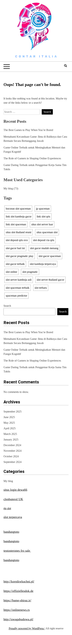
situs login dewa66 (15, 489)
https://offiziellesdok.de (18, 591)
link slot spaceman (16, 224)
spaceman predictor (16, 295)
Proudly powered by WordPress (27, 628)
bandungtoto (11, 531)
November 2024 (12, 450)
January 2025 (10, 439)
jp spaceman (43, 208)
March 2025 (10, 433)
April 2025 (9, 428)
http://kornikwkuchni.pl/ (18, 581)
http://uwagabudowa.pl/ (18, 619)
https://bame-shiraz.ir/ (17, 600)
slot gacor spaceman (50, 256)
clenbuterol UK (13, 499)
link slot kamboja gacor (18, 216)
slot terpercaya (12, 517)
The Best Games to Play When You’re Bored (28, 130)
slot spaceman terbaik (17, 287)
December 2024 (12, 445)
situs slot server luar (42, 224)
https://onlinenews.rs (16, 610)
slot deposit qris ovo (17, 240)
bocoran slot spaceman (18, 208)
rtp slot (7, 508)
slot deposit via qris (43, 240)
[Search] (65, 65)
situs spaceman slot (47, 232)
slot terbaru (41, 287)
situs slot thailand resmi (18, 232)
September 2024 (12, 461)
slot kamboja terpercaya (43, 263)
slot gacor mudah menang (44, 248)
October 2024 (11, 456)
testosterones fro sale (17, 550)
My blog (8, 188)
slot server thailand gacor (50, 279)
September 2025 (12, 411)
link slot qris (43, 216)
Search (7, 305)
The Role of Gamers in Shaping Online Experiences (32, 158)
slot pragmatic (30, 271)
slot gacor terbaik (15, 263)
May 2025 (9, 422)
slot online (11, 271)
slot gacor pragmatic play (19, 256)
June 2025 (9, 417)
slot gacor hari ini (15, 248)
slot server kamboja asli (18, 279)
